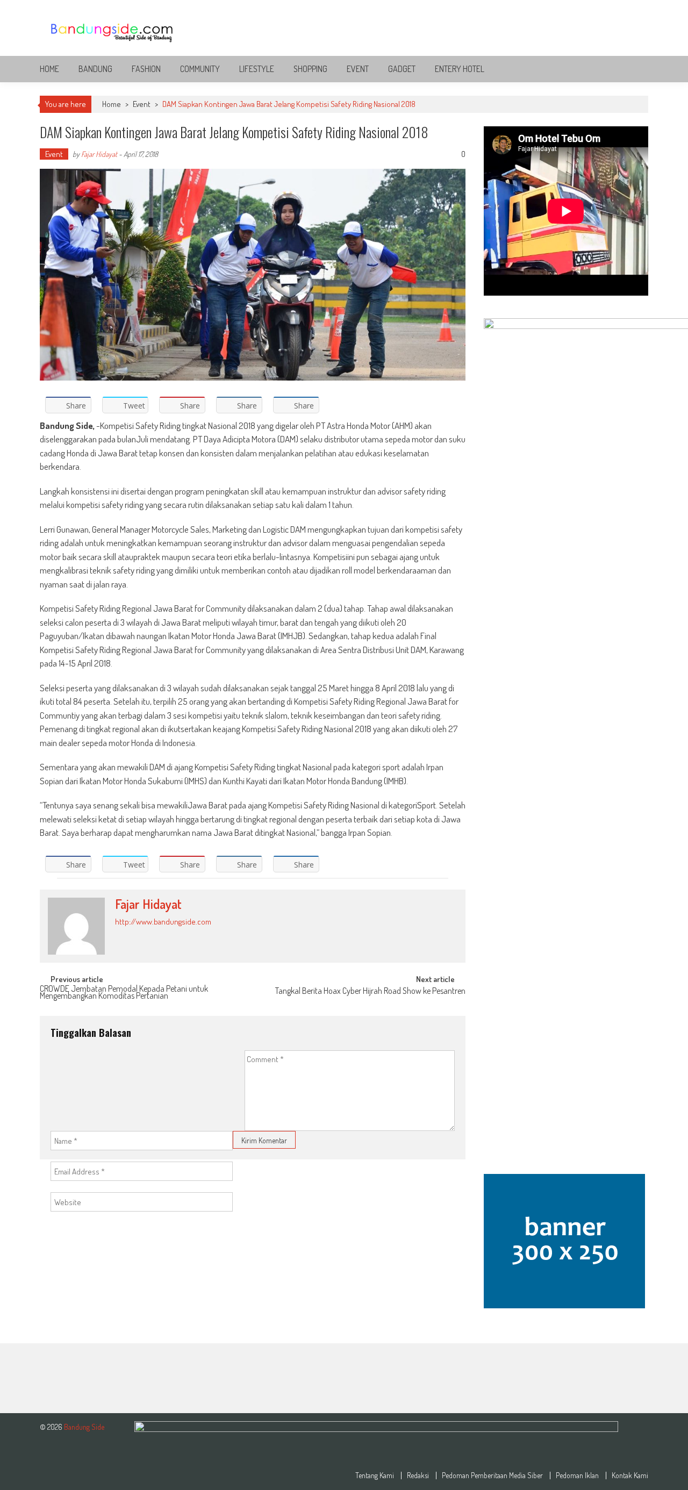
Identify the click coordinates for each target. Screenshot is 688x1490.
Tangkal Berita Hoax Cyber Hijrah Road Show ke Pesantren (370, 991)
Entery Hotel (459, 68)
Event (358, 68)
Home (49, 68)
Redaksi (418, 1475)
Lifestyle (256, 68)
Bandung (95, 68)
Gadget (401, 68)
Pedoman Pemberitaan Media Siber (492, 1475)
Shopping (310, 68)
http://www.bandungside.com (163, 921)
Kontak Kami (630, 1475)
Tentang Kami (374, 1475)
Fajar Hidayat (99, 154)
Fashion (146, 68)
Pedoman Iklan (577, 1475)
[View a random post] (631, 69)
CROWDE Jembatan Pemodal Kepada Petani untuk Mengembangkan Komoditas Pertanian (124, 993)
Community (200, 68)
